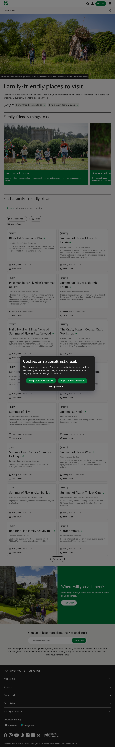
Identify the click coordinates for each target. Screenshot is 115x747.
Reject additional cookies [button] (73, 381)
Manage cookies (56, 386)
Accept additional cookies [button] (41, 381)
